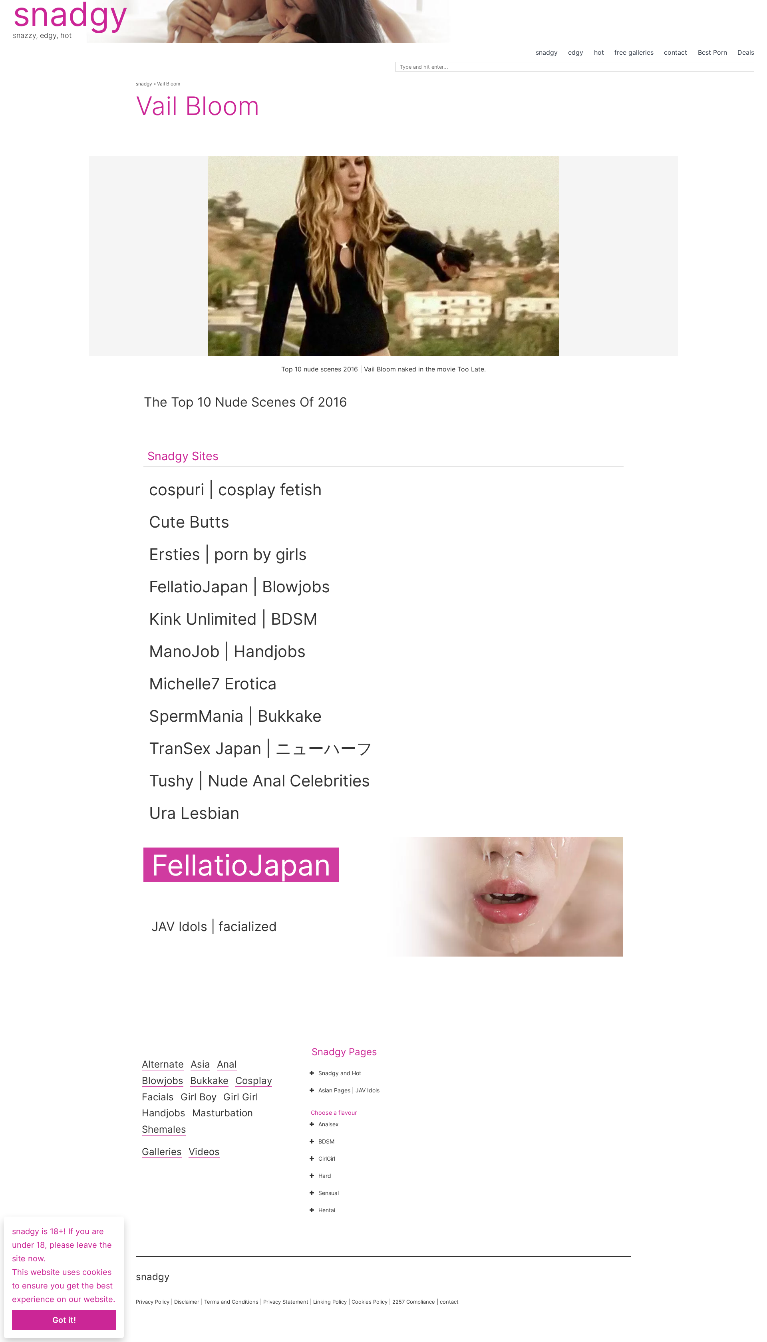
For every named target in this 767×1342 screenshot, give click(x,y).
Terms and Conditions (231, 1301)
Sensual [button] (328, 1192)
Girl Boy (199, 1097)
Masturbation (222, 1113)
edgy (575, 52)
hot (599, 52)
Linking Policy (330, 1301)
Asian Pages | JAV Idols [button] (349, 1090)
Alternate (163, 1064)
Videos (204, 1151)
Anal (227, 1064)
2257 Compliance (413, 1301)
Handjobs (163, 1113)
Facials (158, 1097)
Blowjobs (162, 1080)
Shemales (164, 1129)
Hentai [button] (326, 1210)
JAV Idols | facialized (214, 926)
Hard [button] (324, 1175)
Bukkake (209, 1080)
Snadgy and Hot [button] (339, 1073)
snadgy (547, 52)
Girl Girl (240, 1097)
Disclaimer (186, 1301)
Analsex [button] (328, 1124)
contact (675, 52)
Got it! (64, 1320)
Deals (745, 52)
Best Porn (712, 52)
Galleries (162, 1151)
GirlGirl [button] (326, 1158)
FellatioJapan (241, 865)
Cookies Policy (369, 1301)
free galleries (634, 52)
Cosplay (253, 1080)
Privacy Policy (152, 1301)
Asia (200, 1064)
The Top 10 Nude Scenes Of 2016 (245, 402)
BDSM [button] (326, 1141)
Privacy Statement (285, 1301)
